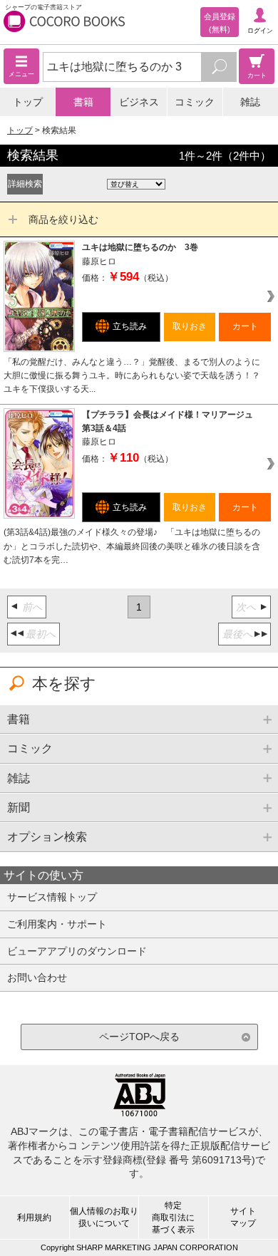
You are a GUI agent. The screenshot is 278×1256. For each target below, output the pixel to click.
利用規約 (34, 1218)
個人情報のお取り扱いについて (104, 1217)
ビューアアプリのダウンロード (77, 951)
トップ (28, 102)
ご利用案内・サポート (57, 924)
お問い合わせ (37, 977)
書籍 (83, 102)
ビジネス (139, 102)
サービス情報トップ (52, 897)
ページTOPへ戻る (139, 1036)
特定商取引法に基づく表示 (173, 1217)
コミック (195, 102)
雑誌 (250, 102)
